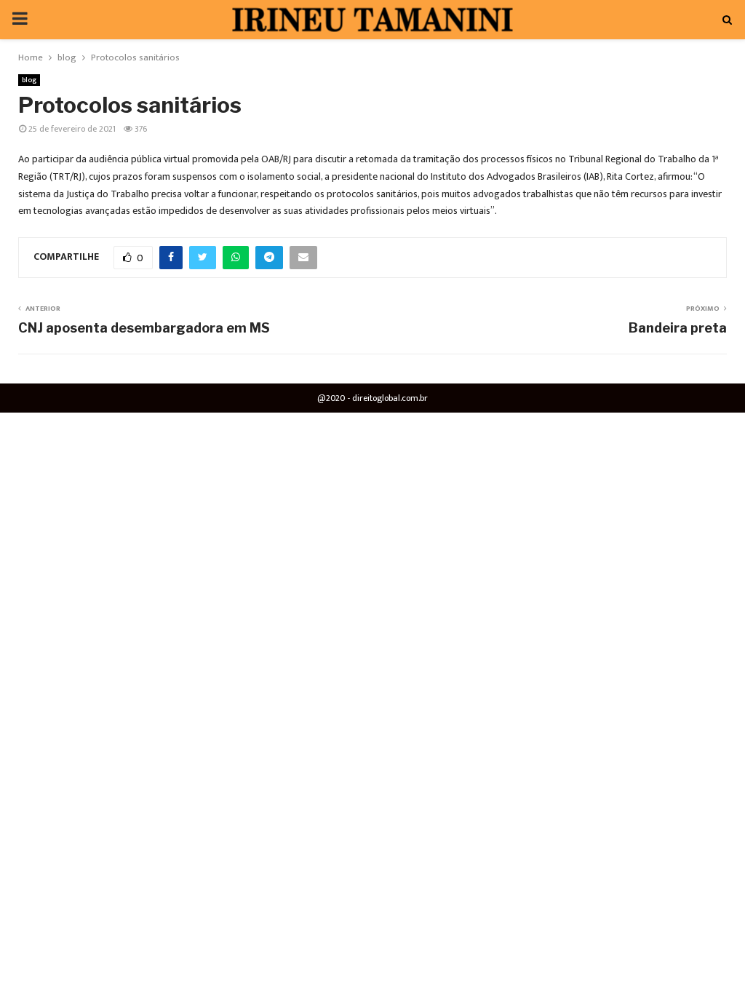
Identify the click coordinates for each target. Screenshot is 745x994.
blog (29, 80)
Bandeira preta (678, 327)
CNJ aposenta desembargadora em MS (144, 327)
